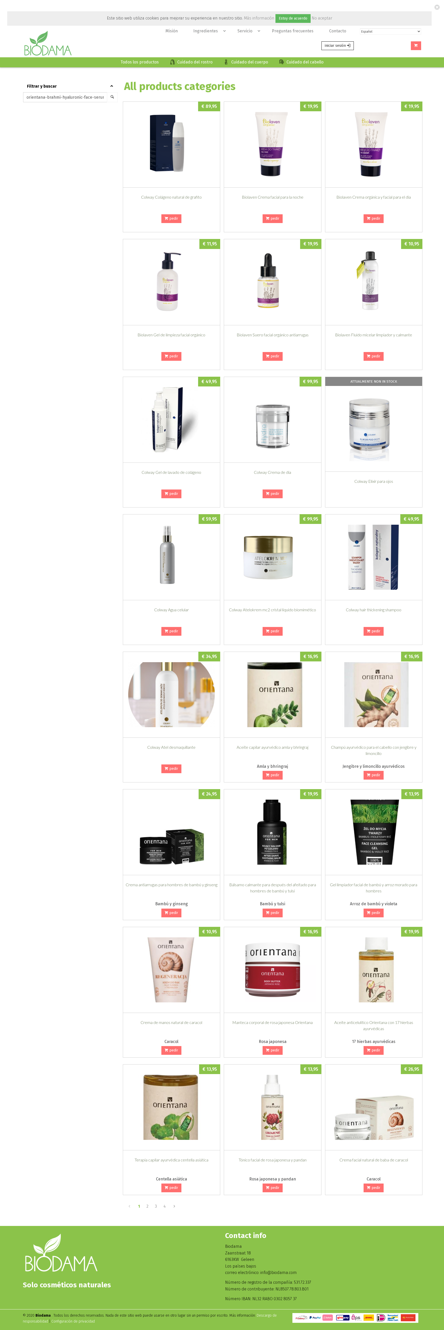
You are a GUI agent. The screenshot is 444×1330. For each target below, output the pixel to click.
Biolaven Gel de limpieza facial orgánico (171, 334)
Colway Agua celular (171, 609)
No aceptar (322, 18)
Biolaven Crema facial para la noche (272, 197)
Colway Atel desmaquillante (171, 747)
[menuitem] (172, 31)
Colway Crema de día (272, 472)
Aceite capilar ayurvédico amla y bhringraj (272, 747)
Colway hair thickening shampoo (373, 609)
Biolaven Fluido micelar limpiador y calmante (373, 334)
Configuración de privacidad (73, 1321)
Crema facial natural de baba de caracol (373, 1159)
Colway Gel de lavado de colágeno (171, 472)
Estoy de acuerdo (293, 18)
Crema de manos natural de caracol (171, 1022)
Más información (259, 18)
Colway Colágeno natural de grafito (171, 197)
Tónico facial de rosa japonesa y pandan (273, 1159)
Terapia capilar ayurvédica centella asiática (171, 1159)
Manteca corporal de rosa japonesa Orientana (272, 1022)
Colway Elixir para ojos (373, 481)
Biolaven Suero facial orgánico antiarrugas (273, 334)
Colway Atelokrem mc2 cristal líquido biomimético (272, 609)
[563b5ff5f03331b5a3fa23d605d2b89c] (373, 557)
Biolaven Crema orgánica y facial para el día (373, 197)
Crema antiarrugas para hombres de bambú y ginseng (171, 884)
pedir (173, 218)
